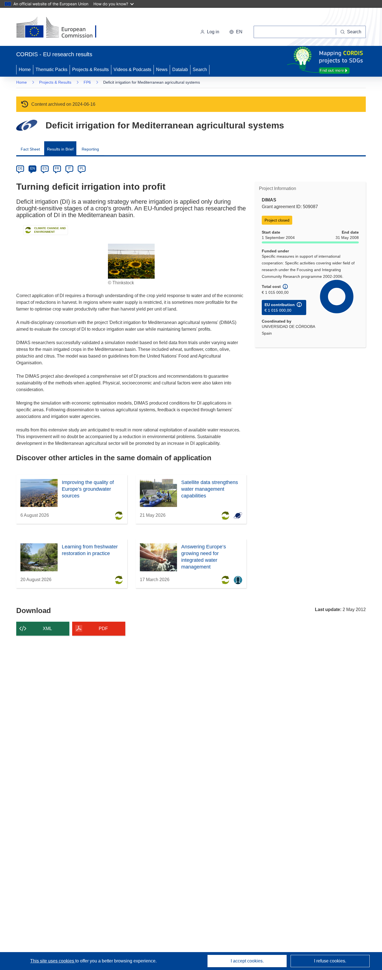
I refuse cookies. (330, 961)
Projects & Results (90, 69)
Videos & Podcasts (132, 69)
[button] (236, 32)
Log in (213, 31)
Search (200, 69)
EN (32, 168)
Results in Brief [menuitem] (60, 149)
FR (57, 168)
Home (25, 69)
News (162, 69)
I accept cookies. (247, 961)
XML (47, 628)
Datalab (180, 69)
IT (69, 168)
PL (82, 168)
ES (45, 168)
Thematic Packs (51, 69)
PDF (103, 628)
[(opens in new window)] (61, 28)
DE (20, 168)
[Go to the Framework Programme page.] (26, 125)
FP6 (87, 82)
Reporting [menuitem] (90, 149)
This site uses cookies (52, 961)
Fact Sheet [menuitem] (30, 149)
